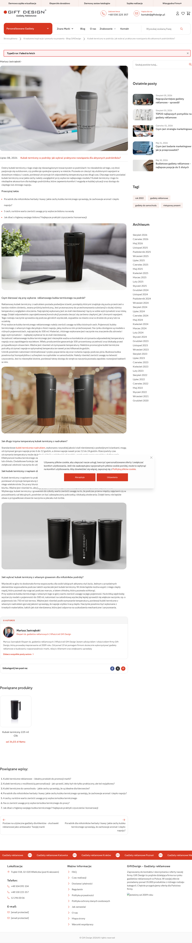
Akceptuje (80, 477)
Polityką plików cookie (124, 469)
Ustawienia (112, 477)
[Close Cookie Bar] (151, 457)
